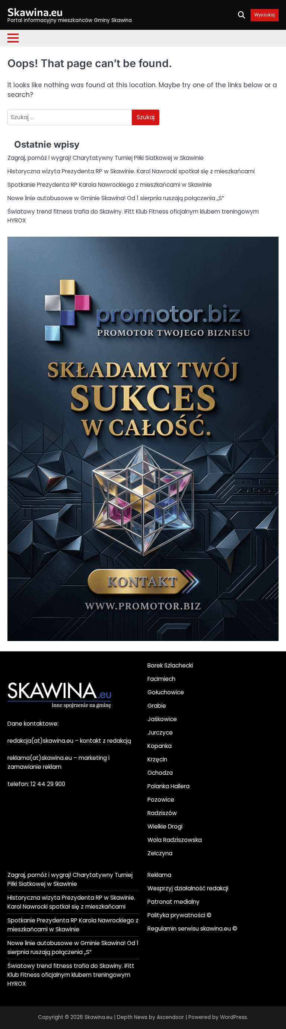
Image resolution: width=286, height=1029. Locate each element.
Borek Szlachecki (170, 665)
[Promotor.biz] (143, 639)
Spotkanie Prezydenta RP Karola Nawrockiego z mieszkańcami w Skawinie (109, 185)
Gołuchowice (165, 692)
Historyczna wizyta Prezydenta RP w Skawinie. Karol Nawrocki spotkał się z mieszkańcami (131, 171)
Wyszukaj (264, 15)
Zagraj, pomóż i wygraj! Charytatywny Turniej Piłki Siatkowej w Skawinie (105, 158)
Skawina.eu (35, 11)
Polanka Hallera (168, 786)
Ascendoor (170, 1017)
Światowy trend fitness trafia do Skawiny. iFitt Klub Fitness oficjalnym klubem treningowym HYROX (70, 975)
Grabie (156, 706)
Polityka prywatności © (179, 915)
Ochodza (160, 773)
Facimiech (161, 679)
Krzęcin (157, 759)
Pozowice (160, 800)
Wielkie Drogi (164, 826)
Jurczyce (160, 732)
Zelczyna (159, 853)
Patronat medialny (173, 902)
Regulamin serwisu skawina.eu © (192, 928)
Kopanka (159, 746)
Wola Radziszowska (174, 840)
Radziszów (162, 813)
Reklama (159, 875)
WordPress (233, 1017)
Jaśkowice (162, 719)
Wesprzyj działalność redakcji (187, 888)
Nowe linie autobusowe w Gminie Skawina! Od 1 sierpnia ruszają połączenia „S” (115, 198)
